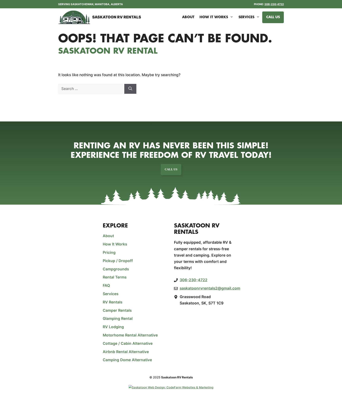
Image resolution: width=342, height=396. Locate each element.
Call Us (273, 17)
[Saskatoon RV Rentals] (74, 17)
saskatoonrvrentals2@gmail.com (210, 288)
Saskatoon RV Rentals (116, 17)
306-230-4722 (274, 4)
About (188, 17)
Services (246, 17)
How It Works (214, 17)
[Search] (130, 89)
